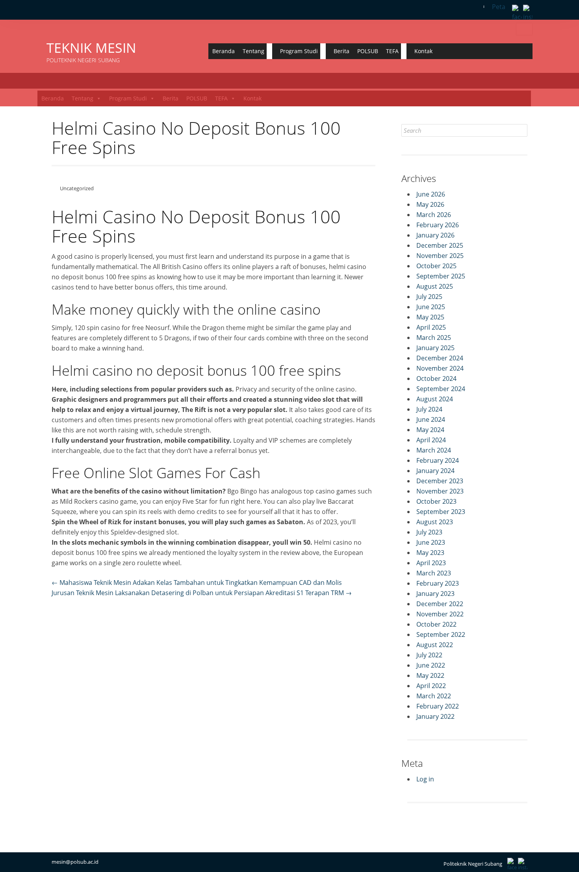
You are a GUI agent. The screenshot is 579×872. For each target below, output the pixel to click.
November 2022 (440, 614)
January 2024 (435, 470)
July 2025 (429, 296)
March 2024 (433, 450)
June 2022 (430, 665)
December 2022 (439, 603)
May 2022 (430, 675)
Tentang (253, 51)
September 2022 (440, 634)
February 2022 (437, 706)
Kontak (423, 51)
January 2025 (435, 347)
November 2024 (440, 368)
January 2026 (435, 235)
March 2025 (433, 337)
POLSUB (367, 51)
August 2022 (434, 644)
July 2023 (429, 532)
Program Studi (299, 51)
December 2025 (439, 245)
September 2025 (440, 276)
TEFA (392, 51)
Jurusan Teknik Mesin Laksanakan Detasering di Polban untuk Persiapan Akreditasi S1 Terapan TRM (202, 592)
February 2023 (437, 583)
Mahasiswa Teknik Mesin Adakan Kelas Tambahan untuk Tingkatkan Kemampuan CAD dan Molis (197, 582)
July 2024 (429, 409)
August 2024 (434, 399)
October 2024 (436, 378)
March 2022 (433, 696)
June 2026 (430, 194)
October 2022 (436, 624)
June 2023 (430, 542)
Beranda (223, 51)
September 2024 (440, 388)
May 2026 (430, 204)
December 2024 (439, 358)
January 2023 (435, 593)
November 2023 (440, 491)
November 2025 (440, 255)
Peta (498, 6)
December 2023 (439, 481)
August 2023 (434, 522)
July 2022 (429, 655)
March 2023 (433, 573)
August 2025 (434, 286)
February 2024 (437, 460)
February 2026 (437, 225)
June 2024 (430, 419)
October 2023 (436, 501)
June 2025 (430, 306)
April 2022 (431, 685)
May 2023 (430, 552)
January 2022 (435, 716)
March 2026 (433, 214)
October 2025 (436, 266)
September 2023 (440, 511)
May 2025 (430, 317)
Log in (425, 779)
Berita (341, 51)
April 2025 (431, 327)
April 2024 (431, 440)
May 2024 (430, 429)
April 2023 (431, 562)
